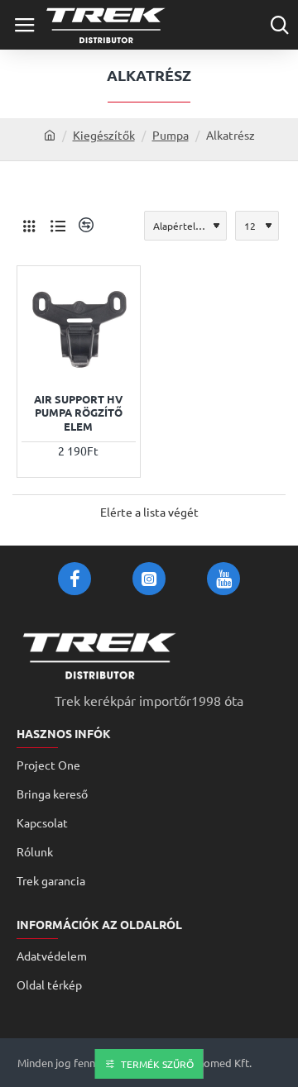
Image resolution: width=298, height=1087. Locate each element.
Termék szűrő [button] (157, 1063)
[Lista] (58, 225)
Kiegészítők (104, 134)
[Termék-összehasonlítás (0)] (84, 225)
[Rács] (29, 225)
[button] (36, 361)
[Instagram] (149, 578)
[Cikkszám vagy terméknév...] (279, 25)
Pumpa (170, 134)
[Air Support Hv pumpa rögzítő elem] (79, 327)
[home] (49, 135)
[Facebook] (74, 578)
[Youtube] (223, 578)
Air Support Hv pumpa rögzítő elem (78, 413)
